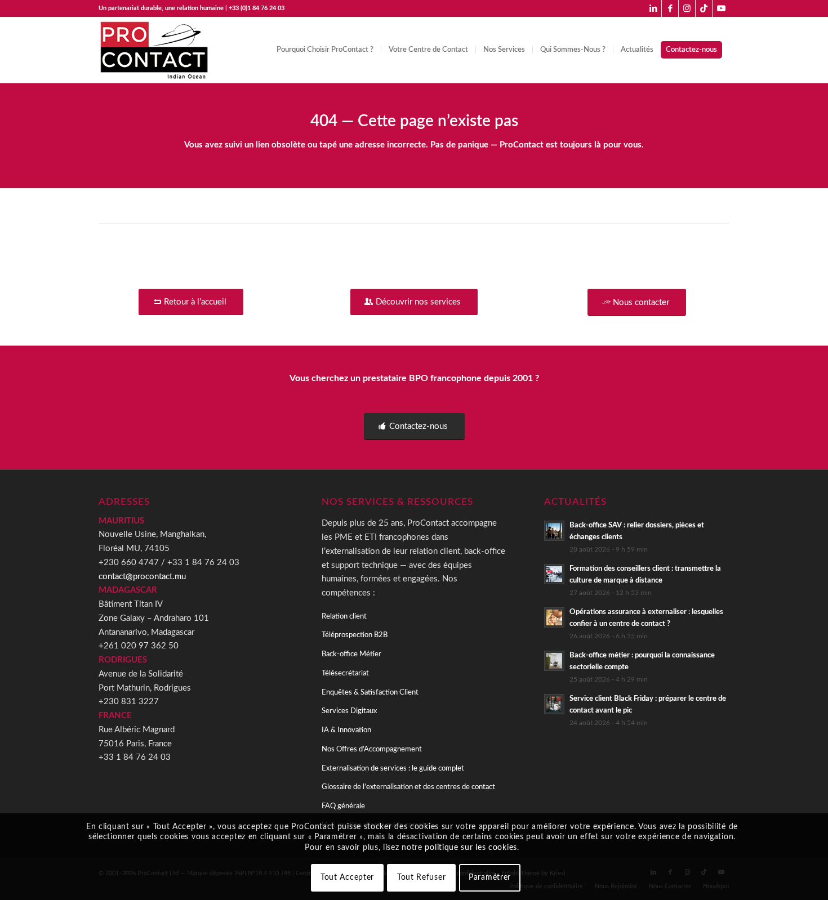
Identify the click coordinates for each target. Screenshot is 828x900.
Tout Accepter (347, 877)
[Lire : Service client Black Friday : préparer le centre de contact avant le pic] (554, 704)
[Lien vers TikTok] (704, 8)
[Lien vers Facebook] (670, 8)
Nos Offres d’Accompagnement (372, 749)
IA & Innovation (346, 730)
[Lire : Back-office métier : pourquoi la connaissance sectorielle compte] (554, 661)
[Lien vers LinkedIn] (653, 8)
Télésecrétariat (345, 673)
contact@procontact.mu (142, 576)
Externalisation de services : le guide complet (393, 768)
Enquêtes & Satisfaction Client (370, 692)
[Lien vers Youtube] (721, 8)
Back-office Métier (351, 654)
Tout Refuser (421, 877)
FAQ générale (343, 806)
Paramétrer (490, 877)
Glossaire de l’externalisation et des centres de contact (408, 787)
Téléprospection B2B (355, 635)
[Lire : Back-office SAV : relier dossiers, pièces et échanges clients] (554, 531)
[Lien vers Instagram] (687, 8)
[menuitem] (325, 50)
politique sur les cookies (471, 848)
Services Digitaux (349, 711)
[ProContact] (155, 50)
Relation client (344, 616)
